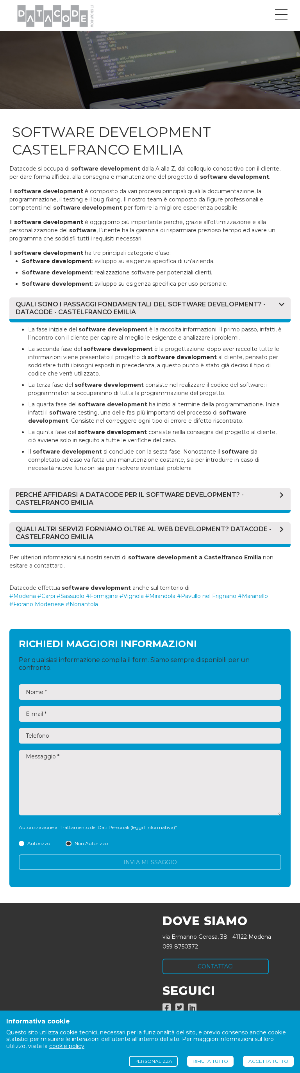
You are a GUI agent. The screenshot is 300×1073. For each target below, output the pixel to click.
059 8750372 (180, 946)
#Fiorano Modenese (36, 604)
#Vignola (132, 596)
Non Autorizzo (91, 843)
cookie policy (66, 1046)
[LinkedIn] (192, 1008)
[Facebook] (166, 1008)
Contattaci (216, 966)
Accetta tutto (268, 1061)
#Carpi (46, 596)
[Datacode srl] (52, 15)
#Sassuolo (70, 596)
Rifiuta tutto (210, 1061)
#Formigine (102, 596)
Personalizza (153, 1061)
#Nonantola (82, 604)
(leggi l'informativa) (152, 827)
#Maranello (253, 596)
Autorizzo (38, 843)
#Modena (22, 596)
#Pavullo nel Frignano (206, 596)
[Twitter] (179, 1008)
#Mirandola (160, 596)
